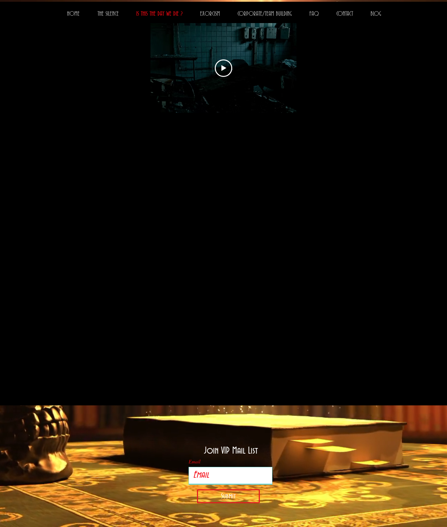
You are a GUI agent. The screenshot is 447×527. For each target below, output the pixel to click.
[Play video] (223, 68)
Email (194, 461)
